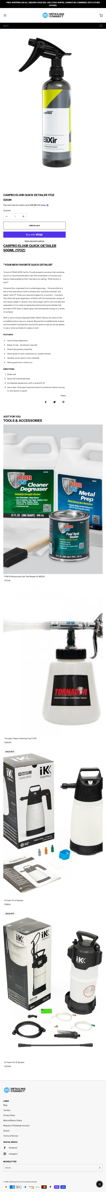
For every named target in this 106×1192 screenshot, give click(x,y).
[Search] (100, 26)
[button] (6, 15)
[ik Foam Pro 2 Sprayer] (53, 823)
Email (8, 1168)
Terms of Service (10, 1136)
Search (6, 1130)
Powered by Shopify (30, 1182)
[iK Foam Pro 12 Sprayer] (53, 985)
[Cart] (100, 15)
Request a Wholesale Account (16, 1125)
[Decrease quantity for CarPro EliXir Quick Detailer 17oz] (6, 216)
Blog (5, 1105)
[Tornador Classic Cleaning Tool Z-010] (53, 661)
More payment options (34, 241)
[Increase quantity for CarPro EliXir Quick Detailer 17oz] (23, 216)
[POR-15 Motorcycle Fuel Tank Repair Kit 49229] (53, 499)
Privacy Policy (9, 1115)
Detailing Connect (15, 1182)
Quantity (7, 210)
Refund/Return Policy (12, 1120)
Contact (6, 1110)
